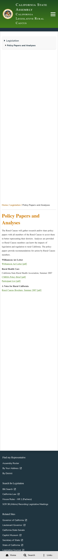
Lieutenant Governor (12, 525)
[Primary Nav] (53, 14)
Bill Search (7, 489)
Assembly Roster (10, 463)
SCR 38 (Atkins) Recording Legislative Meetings (25, 504)
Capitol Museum (10, 535)
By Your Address (10, 468)
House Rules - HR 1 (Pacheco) (17, 499)
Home (5, 205)
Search (31, 555)
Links (49, 555)
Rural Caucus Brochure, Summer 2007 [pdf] (21, 290)
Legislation (15, 205)
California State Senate (13, 530)
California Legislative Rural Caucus (30, 18)
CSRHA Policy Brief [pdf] (14, 276)
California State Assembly (31, 7)
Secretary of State (11, 540)
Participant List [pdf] (11, 281)
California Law (9, 494)
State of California (11, 545)
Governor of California (13, 520)
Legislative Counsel (11, 550)
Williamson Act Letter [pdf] (14, 263)
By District (7, 473)
